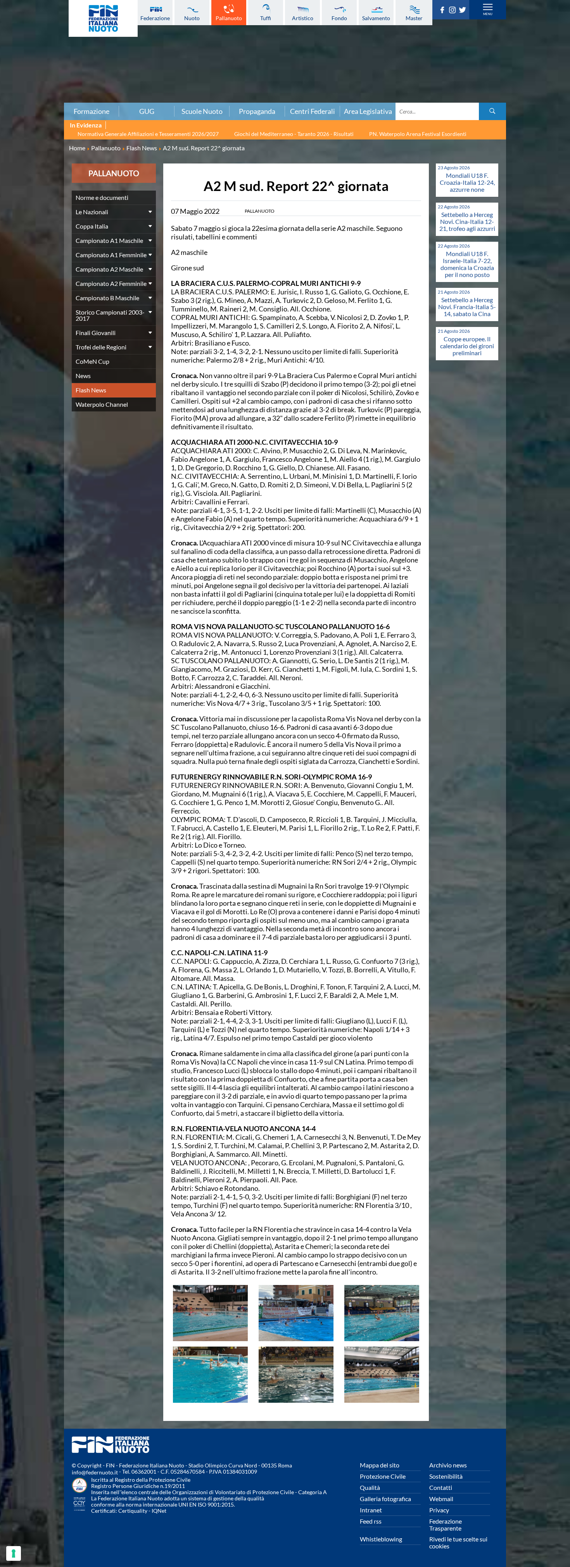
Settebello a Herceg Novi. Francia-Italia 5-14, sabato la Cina (467, 306)
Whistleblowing (381, 1539)
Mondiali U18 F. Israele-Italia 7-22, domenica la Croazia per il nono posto (467, 264)
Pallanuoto (229, 18)
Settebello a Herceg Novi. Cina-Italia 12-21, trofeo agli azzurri (467, 221)
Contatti (440, 1487)
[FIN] (103, 18)
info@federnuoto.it (95, 1472)
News (83, 375)
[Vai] (492, 111)
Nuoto (192, 18)
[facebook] (444, 11)
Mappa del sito (379, 1465)
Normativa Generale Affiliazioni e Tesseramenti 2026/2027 (148, 134)
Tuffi (265, 18)
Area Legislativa (368, 111)
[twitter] (464, 11)
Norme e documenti (102, 197)
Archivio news (448, 1465)
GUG (146, 111)
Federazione (155, 18)
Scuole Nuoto (202, 111)
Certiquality (132, 1510)
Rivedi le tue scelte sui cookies (458, 1542)
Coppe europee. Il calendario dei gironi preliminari (467, 345)
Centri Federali (312, 111)
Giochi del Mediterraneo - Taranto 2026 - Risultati (294, 134)
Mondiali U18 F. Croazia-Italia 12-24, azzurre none (467, 182)
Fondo (339, 18)
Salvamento (376, 18)
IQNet (159, 1510)
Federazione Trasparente (445, 1524)
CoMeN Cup (92, 361)
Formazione (91, 111)
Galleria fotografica (385, 1498)
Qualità (370, 1487)
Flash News (91, 390)
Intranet (371, 1510)
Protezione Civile (383, 1476)
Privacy (439, 1510)
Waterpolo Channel (102, 404)
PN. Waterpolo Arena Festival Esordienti (417, 134)
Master (414, 18)
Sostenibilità (446, 1476)
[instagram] (454, 11)
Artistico (302, 18)
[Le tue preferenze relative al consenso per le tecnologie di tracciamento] (13, 1553)
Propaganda (257, 111)
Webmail (441, 1498)
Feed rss (371, 1521)
